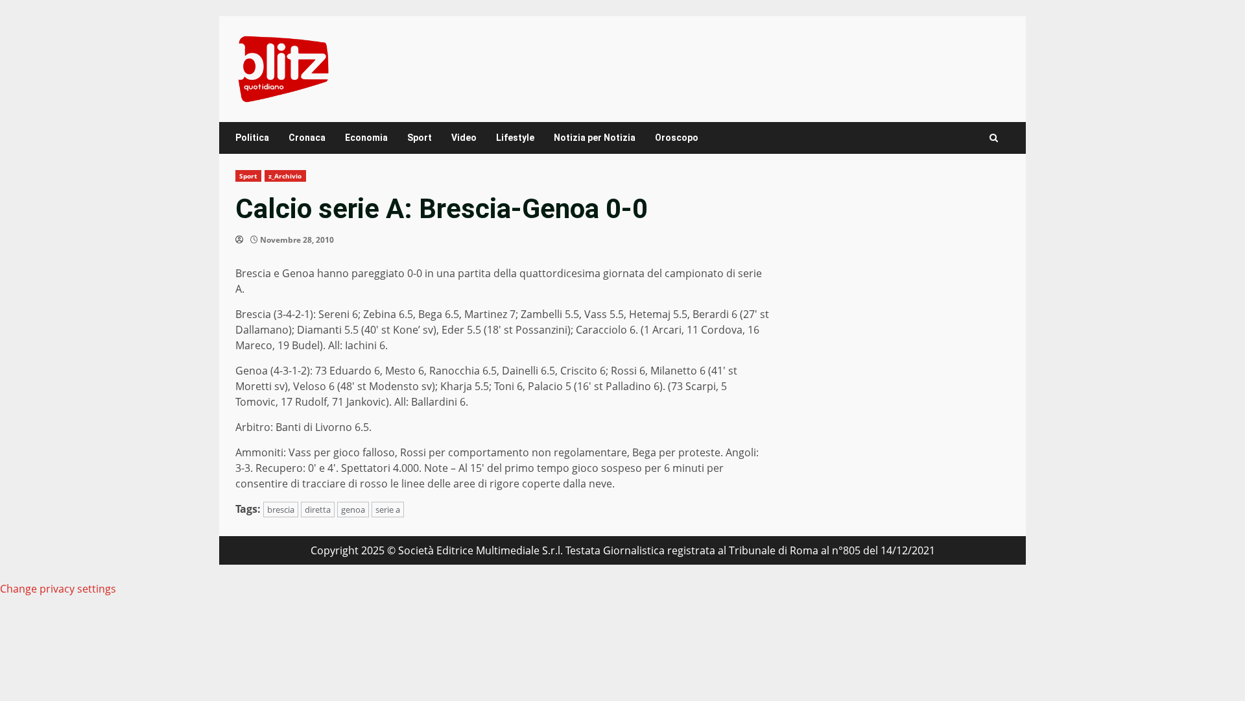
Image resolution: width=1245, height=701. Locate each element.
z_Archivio (285, 175)
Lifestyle (515, 137)
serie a (387, 509)
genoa (353, 509)
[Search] (994, 138)
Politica (252, 137)
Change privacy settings (58, 589)
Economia (366, 137)
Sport (419, 137)
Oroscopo (676, 137)
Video (464, 137)
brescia (280, 509)
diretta (318, 509)
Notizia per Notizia (594, 137)
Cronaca (307, 137)
